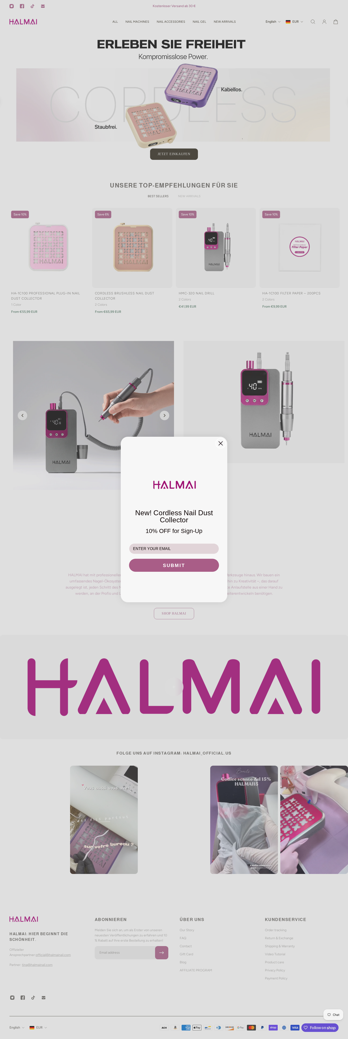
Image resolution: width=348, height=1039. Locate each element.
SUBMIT (174, 565)
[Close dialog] (220, 443)
